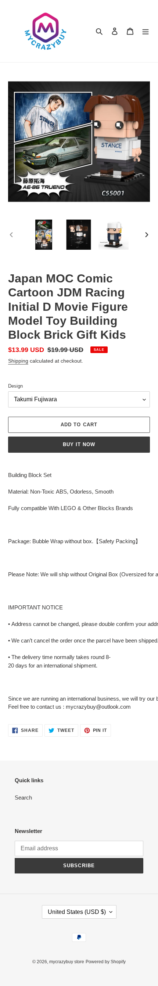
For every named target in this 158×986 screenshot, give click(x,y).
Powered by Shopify (106, 961)
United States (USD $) (77, 912)
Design (15, 386)
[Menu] (145, 31)
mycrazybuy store (66, 961)
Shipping (18, 361)
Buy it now (79, 444)
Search (23, 797)
